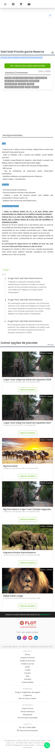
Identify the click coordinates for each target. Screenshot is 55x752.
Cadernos (27, 695)
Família (31, 84)
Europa (28, 673)
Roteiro (6, 270)
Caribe (27, 670)
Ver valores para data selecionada (27, 65)
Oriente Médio (28, 682)
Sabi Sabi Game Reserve (23, 78)
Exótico (22, 84)
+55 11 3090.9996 (28, 727)
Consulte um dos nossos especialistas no (26, 615)
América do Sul (27, 664)
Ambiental (34, 81)
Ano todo (9, 81)
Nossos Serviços (27, 711)
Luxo (28, 87)
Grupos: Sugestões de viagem (27, 692)
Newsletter (27, 714)
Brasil (27, 667)
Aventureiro (10, 84)
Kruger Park (40, 78)
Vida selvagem (22, 81)
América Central (28, 657)
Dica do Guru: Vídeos (27, 698)
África (8, 78)
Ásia (27, 676)
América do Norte (27, 660)
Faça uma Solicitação (28, 730)
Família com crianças (14, 87)
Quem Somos (27, 708)
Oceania (27, 679)
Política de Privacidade (27, 717)
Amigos (35, 87)
